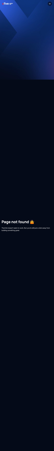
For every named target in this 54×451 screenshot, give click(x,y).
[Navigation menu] (50, 4)
